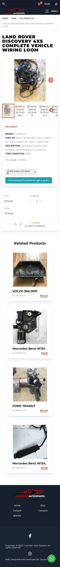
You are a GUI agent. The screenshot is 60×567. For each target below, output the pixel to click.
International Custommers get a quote (28, 180)
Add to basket (36, 225)
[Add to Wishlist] (20, 224)
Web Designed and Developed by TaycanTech (28, 559)
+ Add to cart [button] (40, 295)
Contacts (17, 510)
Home (5, 18)
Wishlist (17, 515)
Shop (13, 18)
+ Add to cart (40, 353)
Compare (42, 510)
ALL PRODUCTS (27, 18)
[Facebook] (30, 535)
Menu (54, 11)
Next (50, 80)
